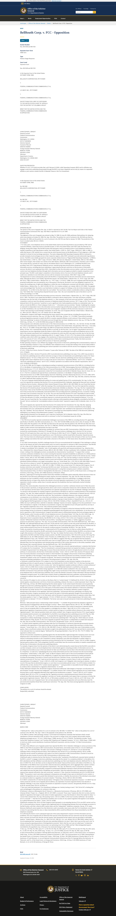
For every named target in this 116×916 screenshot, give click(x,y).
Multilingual (82, 897)
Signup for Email (82, 870)
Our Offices (79, 8)
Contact (84, 910)
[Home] (33, 13)
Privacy (42, 905)
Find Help (85, 8)
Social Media (79, 872)
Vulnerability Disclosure (66, 911)
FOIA (21, 909)
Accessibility (43, 897)
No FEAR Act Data (64, 903)
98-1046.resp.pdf (25, 854)
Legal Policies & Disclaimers (48, 901)
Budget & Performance (27, 901)
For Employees (44, 909)
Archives (22, 905)
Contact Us (93, 8)
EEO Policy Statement (65, 907)
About (22, 897)
